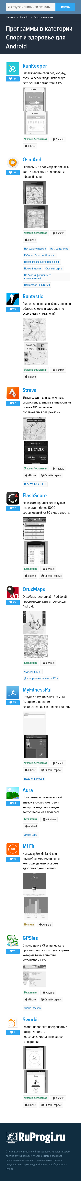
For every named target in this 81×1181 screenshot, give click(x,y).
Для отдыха (30, 835)
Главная (10, 17)
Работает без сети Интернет (40, 255)
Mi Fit (28, 846)
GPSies (30, 938)
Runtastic (33, 296)
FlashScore (35, 495)
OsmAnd (32, 159)
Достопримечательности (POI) (41, 678)
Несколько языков (35, 248)
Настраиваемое (59, 248)
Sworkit (31, 1019)
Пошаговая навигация (37, 285)
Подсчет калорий (34, 778)
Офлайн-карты (53, 268)
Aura (28, 790)
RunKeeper (35, 66)
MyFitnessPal (37, 689)
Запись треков (32, 1008)
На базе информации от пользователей (37, 277)
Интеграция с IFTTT (35, 484)
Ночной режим (32, 268)
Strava (30, 390)
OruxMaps (34, 589)
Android (24, 17)
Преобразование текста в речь (42, 262)
